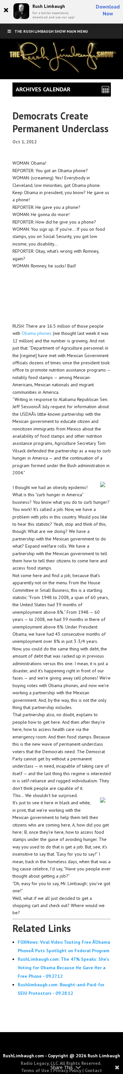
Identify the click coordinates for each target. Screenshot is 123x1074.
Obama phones (36, 333)
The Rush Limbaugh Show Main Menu (51, 31)
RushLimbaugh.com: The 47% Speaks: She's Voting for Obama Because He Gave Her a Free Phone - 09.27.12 (63, 967)
